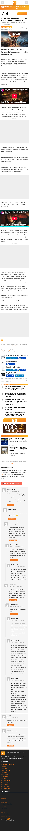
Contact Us (4, 772)
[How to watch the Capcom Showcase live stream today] (4, 441)
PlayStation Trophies (6, 804)
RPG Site (3, 810)
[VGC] (14, 3)
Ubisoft (25, 59)
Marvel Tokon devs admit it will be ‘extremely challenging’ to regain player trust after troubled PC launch (16, 388)
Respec (3, 812)
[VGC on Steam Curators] (17, 8)
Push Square (4, 808)
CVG (2, 796)
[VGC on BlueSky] (22, 6)
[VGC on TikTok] (25, 6)
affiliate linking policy (16, 346)
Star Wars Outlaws (13, 288)
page (2, 474)
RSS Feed (3, 778)
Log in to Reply (10, 504)
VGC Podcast (4, 784)
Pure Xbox (3, 806)
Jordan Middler (24, 29)
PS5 (12, 63)
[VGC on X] (20, 6)
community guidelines (11, 463)
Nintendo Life (4, 802)
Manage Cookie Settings (7, 764)
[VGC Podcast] (18, 6)
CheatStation (4, 794)
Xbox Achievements (6, 816)
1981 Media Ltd (10, 752)
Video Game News (7, 27)
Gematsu (3, 798)
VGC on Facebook (5, 780)
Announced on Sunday (7, 59)
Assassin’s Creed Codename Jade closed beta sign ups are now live (18, 449)
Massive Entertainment (9, 239)
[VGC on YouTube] (24, 6)
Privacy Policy (4, 774)
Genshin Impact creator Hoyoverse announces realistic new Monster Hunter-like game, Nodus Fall (15, 414)
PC (16, 63)
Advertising (4, 768)
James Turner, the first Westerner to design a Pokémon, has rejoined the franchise (15, 395)
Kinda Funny (4, 800)
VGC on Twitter (5, 786)
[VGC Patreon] (17, 6)
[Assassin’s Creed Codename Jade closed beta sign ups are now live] (4, 450)
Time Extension (5, 814)
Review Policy (4, 776)
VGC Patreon (4, 782)
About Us (3, 766)
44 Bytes (10, 819)
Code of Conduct (5, 770)
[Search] (26, 2)
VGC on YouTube (5, 788)
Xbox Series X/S (7, 63)
